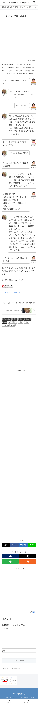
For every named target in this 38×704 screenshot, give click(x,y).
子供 (15, 319)
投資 (21, 319)
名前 (3, 651)
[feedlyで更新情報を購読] (10, 561)
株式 (5, 322)
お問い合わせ (9, 697)
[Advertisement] (19, 38)
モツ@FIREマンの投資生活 (19, 2)
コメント (6, 628)
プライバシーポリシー (28, 697)
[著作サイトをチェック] (10, 556)
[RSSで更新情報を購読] (27, 561)
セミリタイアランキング (11, 292)
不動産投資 (7, 319)
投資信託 (28, 319)
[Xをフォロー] (27, 556)
